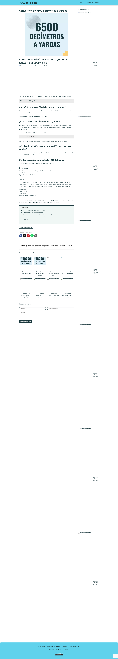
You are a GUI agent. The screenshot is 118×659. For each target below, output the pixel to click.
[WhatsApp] (32, 235)
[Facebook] (20, 235)
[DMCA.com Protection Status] (59, 655)
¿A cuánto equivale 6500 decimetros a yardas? (34, 210)
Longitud (81, 2)
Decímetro (33, 175)
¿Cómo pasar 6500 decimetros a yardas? (33, 212)
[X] (24, 235)
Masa (96, 2)
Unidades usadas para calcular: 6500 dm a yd (34, 217)
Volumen (89, 2)
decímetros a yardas (39, 132)
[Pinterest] (28, 235)
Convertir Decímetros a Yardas (26, 227)
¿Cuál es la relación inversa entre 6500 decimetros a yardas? (37, 214)
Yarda (31, 195)
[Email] (35, 235)
